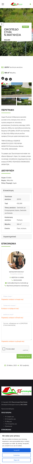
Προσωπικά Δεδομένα (7, 408)
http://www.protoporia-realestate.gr (18, 285)
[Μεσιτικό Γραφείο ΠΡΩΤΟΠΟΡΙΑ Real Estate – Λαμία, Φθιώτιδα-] (16, 4)
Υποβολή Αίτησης (24, 356)
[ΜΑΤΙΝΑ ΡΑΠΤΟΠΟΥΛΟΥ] (16, 260)
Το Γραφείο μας (9, 416)
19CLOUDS (23, 404)
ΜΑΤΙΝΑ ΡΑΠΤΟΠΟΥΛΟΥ (16, 272)
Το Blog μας (8, 421)
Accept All (16, 450)
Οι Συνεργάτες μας (10, 419)
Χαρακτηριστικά (9, 237)
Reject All (16, 460)
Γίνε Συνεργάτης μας (11, 424)
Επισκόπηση (8, 190)
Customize (16, 455)
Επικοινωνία (8, 426)
